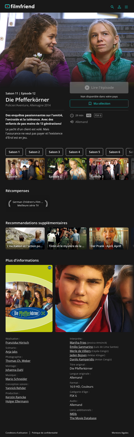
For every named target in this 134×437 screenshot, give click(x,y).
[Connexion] (119, 6)
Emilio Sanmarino (81, 347)
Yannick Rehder (16, 388)
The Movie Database (83, 418)
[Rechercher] (112, 6)
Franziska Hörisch (17, 342)
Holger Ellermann (17, 401)
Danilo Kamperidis (82, 359)
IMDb (73, 414)
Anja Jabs (11, 352)
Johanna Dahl (14, 370)
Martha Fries (78, 342)
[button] (126, 6)
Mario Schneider (16, 379)
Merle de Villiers (80, 351)
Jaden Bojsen (78, 355)
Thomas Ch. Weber (18, 361)
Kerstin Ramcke (16, 397)
